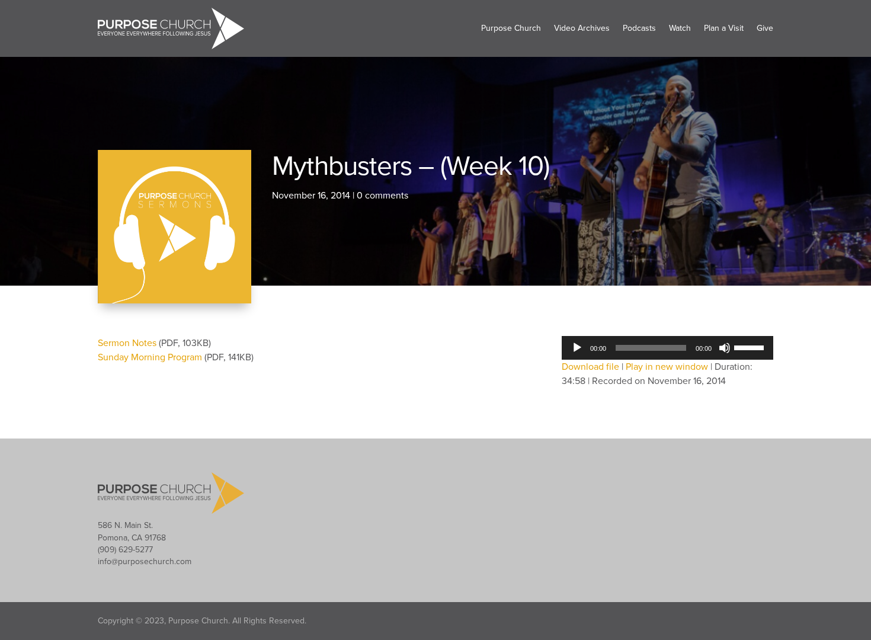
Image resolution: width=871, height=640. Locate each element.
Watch (680, 28)
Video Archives (582, 28)
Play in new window (667, 367)
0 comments (382, 195)
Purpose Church (511, 28)
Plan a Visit (724, 28)
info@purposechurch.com (144, 561)
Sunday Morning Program (151, 357)
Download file (590, 367)
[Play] (577, 348)
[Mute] (725, 348)
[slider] (750, 346)
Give (765, 28)
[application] (667, 348)
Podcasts (639, 28)
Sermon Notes (128, 343)
